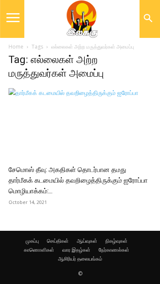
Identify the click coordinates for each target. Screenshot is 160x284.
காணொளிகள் (39, 249)
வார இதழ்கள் (76, 249)
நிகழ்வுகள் (116, 240)
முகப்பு (32, 240)
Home (16, 46)
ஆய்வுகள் (87, 240)
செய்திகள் (58, 240)
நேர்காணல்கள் (114, 249)
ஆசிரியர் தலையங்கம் (80, 258)
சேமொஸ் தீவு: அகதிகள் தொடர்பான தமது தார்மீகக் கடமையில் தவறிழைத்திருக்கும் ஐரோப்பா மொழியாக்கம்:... (78, 180)
